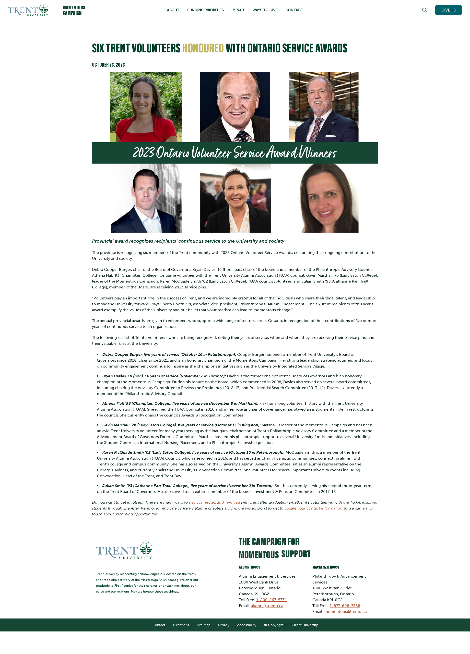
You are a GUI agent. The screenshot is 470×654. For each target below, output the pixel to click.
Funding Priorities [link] (205, 10)
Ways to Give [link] (265, 10)
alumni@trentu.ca (267, 605)
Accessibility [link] (246, 625)
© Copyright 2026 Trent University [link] (291, 625)
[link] (424, 10)
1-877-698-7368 (345, 605)
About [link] (173, 10)
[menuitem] (173, 10)
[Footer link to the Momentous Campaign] (308, 550)
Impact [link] (238, 10)
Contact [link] (294, 10)
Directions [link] (181, 625)
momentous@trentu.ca (345, 611)
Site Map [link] (203, 625)
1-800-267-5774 (271, 599)
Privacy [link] (223, 625)
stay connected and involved (214, 502)
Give (445, 9)
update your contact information (313, 508)
